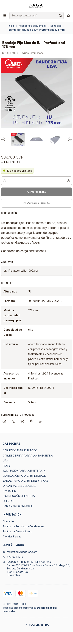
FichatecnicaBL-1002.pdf (23, 270)
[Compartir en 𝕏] (13, 421)
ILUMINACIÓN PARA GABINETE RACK (24, 470)
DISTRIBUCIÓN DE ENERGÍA (19, 496)
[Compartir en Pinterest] (31, 421)
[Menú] (4, 16)
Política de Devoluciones (17, 531)
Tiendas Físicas (12, 536)
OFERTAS (8, 501)
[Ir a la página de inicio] (36, 6)
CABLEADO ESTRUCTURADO (20, 450)
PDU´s (6, 465)
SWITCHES (9, 491)
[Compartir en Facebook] (4, 421)
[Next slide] (69, 140)
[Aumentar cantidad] (68, 181)
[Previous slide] (3, 140)
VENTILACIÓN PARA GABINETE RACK (24, 475)
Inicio (11, 26)
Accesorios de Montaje (32, 26)
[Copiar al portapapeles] (40, 421)
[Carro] (68, 16)
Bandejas (55, 26)
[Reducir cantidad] (4, 181)
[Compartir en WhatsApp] (22, 421)
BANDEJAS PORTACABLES (18, 506)
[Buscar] (61, 15)
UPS (5, 460)
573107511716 (15, 556)
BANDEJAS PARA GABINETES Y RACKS (25, 480)
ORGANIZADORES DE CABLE (19, 485)
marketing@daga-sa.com (22, 552)
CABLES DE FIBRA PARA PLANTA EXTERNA (28, 455)
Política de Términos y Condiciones (23, 526)
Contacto (8, 521)
